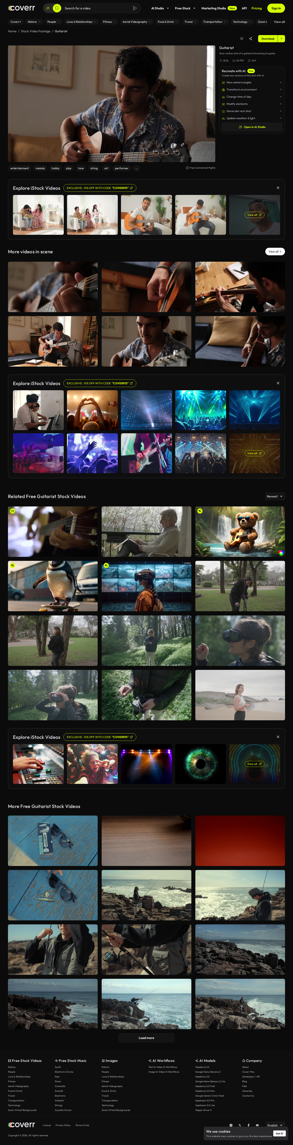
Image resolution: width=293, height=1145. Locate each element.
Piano (58, 1081)
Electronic (60, 1095)
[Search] (57, 8)
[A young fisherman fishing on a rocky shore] (53, 1004)
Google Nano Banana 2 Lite (210, 1081)
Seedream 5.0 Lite (205, 1105)
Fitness (11, 1081)
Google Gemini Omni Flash (209, 1095)
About (245, 1066)
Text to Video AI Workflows (162, 1066)
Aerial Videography (18, 1086)
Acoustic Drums (63, 1110)
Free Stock (182, 8)
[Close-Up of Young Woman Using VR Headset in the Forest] (240, 640)
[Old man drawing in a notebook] (146, 531)
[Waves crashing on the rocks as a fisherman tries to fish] (146, 1004)
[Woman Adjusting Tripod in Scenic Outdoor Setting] (240, 586)
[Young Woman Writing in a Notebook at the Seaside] (240, 695)
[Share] (250, 38)
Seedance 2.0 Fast (205, 1086)
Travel (11, 1095)
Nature (11, 1066)
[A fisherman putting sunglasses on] (53, 895)
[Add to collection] (241, 38)
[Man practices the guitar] (240, 287)
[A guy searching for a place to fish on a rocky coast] (240, 949)
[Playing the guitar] (53, 341)
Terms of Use (82, 1125)
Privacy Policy (63, 1125)
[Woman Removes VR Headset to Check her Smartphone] (53, 695)
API (244, 8)
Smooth (59, 1090)
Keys (57, 1076)
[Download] (92, 307)
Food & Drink (15, 1090)
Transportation (16, 1100)
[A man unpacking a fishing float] (53, 841)
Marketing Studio (218, 8)
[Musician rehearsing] (240, 341)
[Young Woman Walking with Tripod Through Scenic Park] (53, 640)
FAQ (244, 1086)
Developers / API (251, 1076)
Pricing (257, 8)
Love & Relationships (19, 1076)
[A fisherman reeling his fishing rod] (146, 949)
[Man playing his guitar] (146, 287)
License (47, 1125)
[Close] (278, 187)
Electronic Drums (64, 1071)
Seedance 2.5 (202, 1066)
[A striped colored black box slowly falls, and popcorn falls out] (146, 841)
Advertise (247, 1090)
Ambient (59, 1100)
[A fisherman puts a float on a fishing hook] (240, 895)
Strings (58, 1105)
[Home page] (21, 8)
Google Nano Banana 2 (207, 1071)
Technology (14, 1105)
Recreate (53, 307)
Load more (146, 1038)
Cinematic (60, 1086)
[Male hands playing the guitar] (53, 287)
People (11, 1071)
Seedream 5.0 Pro (204, 1100)
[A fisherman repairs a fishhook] (146, 895)
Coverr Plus (248, 1071)
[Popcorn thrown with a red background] (240, 841)
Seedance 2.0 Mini (205, 1090)
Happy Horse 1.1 (203, 1110)
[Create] (48, 8)
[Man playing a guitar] (146, 341)
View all (279, 22)
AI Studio (157, 8)
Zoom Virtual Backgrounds (22, 1110)
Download (268, 38)
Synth (58, 1066)
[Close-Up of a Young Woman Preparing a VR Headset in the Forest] (146, 695)
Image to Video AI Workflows (163, 1071)
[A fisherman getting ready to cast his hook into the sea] (53, 949)
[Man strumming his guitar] (53, 531)
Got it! (279, 1133)
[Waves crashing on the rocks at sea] (240, 1004)
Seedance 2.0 (202, 1076)
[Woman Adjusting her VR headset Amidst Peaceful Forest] (146, 640)
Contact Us (248, 1095)
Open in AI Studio (254, 127)
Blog (244, 1081)
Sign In (276, 8)
